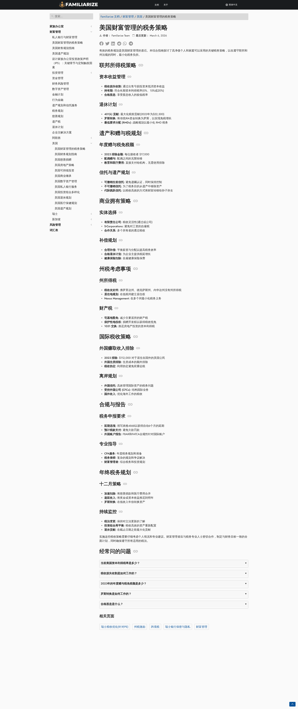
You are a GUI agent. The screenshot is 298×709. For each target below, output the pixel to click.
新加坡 (56, 219)
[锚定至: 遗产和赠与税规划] (146, 133)
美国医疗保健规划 (66, 203)
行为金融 (57, 100)
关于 (166, 5)
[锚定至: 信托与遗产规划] (133, 172)
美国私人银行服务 (66, 187)
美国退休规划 (63, 198)
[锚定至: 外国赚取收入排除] (138, 348)
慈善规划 (57, 116)
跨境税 (155, 627)
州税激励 (139, 627)
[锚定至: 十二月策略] (125, 484)
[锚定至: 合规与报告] (130, 404)
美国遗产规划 (60, 53)
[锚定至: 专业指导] (120, 444)
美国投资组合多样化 (67, 192)
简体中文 (232, 4)
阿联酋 (56, 138)
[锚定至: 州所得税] (120, 280)
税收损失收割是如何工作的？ (119, 573)
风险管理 (55, 225)
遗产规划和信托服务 (64, 105)
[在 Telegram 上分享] (132, 43)
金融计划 (57, 94)
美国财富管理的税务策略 (67, 43)
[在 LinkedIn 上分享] (114, 43)
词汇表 (54, 230)
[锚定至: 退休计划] (120, 104)
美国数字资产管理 (66, 181)
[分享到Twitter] (108, 43)
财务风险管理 (60, 84)
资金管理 (57, 78)
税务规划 (57, 111)
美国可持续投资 (64, 170)
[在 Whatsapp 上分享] (126, 43)
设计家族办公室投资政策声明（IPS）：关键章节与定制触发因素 (72, 63)
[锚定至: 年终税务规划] (135, 472)
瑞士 (55, 214)
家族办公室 (57, 26)
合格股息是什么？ (112, 604)
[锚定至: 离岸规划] (120, 376)
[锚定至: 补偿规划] (120, 240)
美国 (55, 143)
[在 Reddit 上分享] (120, 43)
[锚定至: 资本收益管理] (129, 77)
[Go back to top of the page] (292, 704)
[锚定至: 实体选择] (120, 212)
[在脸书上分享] (102, 43)
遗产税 (56, 122)
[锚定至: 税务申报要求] (129, 416)
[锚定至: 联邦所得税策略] (141, 65)
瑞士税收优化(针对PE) (114, 627)
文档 (157, 5)
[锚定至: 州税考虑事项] (135, 268)
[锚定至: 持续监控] (120, 511)
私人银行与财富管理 (64, 37)
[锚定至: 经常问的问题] (135, 551)
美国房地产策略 (64, 165)
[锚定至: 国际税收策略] (135, 336)
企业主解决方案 (62, 132)
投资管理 (57, 73)
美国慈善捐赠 (63, 160)
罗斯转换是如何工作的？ (116, 594)
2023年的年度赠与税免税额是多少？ (124, 584)
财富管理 (55, 32)
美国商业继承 (63, 176)
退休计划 (57, 127)
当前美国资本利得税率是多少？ (120, 563)
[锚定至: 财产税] (116, 308)
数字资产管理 (60, 89)
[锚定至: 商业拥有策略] (135, 201)
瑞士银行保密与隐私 (177, 627)
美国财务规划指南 (63, 48)
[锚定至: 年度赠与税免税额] (138, 145)
